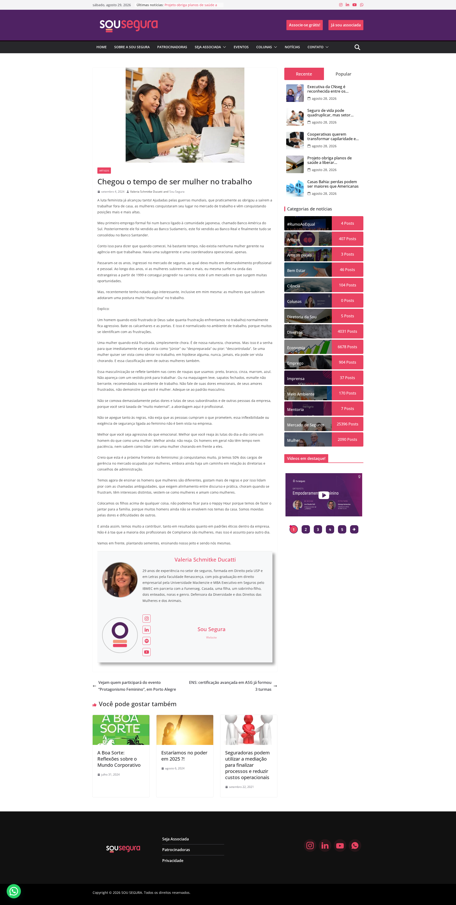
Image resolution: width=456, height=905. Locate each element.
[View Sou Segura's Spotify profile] (146, 641)
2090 (342, 439)
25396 (342, 424)
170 (342, 393)
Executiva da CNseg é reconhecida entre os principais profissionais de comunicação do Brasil (331, 89)
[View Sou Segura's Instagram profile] (146, 618)
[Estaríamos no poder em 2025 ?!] (185, 718)
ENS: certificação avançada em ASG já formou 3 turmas (230, 686)
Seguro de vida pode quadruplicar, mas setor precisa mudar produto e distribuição (329, 112)
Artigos (104, 170)
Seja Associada (208, 47)
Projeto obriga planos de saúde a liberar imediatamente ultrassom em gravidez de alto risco (334, 160)
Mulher (293, 440)
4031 (342, 331)
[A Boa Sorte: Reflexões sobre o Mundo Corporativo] (121, 718)
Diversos (295, 332)
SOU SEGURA (131, 892)
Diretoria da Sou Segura (302, 318)
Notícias (292, 47)
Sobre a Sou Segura (132, 47)
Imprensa (295, 378)
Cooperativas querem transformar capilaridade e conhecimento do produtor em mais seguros (331, 136)
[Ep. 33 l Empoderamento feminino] (323, 494)
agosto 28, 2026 (324, 98)
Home (101, 47)
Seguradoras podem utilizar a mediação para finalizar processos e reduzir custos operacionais (247, 765)
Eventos (241, 47)
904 (342, 362)
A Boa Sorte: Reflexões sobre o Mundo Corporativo (119, 758)
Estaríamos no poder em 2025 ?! (184, 755)
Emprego (295, 363)
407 (342, 238)
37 (342, 377)
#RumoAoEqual (301, 224)
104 (342, 285)
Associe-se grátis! (304, 25)
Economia (296, 347)
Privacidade (172, 860)
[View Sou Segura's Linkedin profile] (146, 630)
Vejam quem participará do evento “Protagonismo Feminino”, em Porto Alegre (137, 686)
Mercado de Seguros (305, 425)
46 (342, 269)
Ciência (293, 286)
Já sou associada (346, 25)
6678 (342, 346)
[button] (223, 47)
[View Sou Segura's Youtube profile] (146, 652)
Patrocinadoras (172, 47)
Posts (348, 223)
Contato (315, 47)
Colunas (264, 47)
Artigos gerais (299, 255)
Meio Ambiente (300, 394)
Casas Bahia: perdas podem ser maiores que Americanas (333, 184)
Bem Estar (296, 270)
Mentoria (295, 409)
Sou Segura (177, 192)
